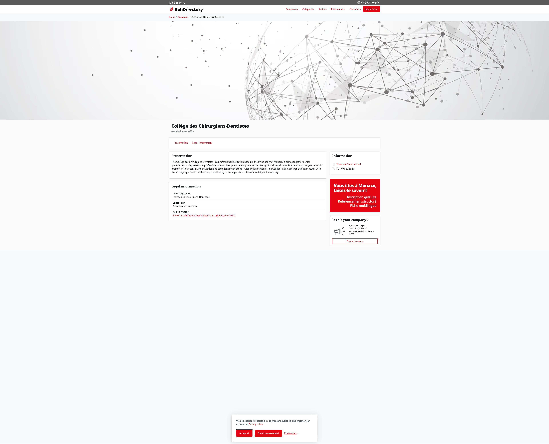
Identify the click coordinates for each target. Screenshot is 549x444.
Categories (308, 9)
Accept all (244, 433)
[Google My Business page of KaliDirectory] (180, 2)
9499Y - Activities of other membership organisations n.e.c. (204, 215)
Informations (338, 9)
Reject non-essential (268, 433)
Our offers (355, 9)
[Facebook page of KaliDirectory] (177, 2)
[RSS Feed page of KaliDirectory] (184, 2)
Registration (371, 9)
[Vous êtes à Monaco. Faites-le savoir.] (355, 195)
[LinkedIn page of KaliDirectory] (170, 2)
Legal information (202, 142)
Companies (292, 9)
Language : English (370, 2)
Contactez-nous (355, 241)
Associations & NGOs (182, 131)
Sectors (322, 9)
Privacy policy (256, 424)
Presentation (181, 142)
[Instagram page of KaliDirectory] (173, 2)
